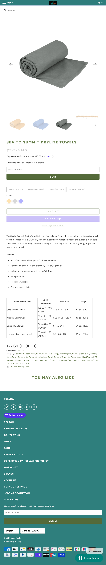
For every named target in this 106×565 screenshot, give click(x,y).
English (10, 530)
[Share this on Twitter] (15, 346)
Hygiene (10, 360)
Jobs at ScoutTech (17, 493)
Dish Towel (71, 357)
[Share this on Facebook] (21, 346)
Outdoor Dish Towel (22, 360)
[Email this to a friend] (33, 346)
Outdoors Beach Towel (77, 360)
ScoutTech (15, 538)
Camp (39, 354)
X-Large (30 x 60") (77, 189)
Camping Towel (60, 357)
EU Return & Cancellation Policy (26, 461)
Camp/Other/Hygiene (62, 354)
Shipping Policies (15, 428)
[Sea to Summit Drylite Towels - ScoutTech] (52, 64)
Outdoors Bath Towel (58, 360)
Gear (79, 357)
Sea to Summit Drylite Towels (41, 142)
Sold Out (20, 351)
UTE (27, 363)
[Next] (95, 64)
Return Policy (13, 454)
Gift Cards (11, 499)
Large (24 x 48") (56, 189)
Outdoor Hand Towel (40, 360)
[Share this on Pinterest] (27, 346)
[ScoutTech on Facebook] (14, 407)
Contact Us (12, 435)
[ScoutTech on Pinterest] (28, 407)
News (7, 441)
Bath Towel (19, 354)
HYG (95, 357)
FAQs (7, 448)
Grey (15, 201)
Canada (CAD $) (31, 530)
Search (9, 422)
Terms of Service (15, 486)
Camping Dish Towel (26, 357)
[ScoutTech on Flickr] (38, 407)
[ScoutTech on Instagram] (34, 407)
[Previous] (11, 64)
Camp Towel (47, 354)
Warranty (11, 467)
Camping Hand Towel (44, 357)
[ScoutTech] (53, 2)
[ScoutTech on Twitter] (7, 407)
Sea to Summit (93, 360)
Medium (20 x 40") (36, 189)
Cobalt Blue (20, 201)
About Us (10, 480)
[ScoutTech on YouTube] (21, 407)
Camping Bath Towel (80, 354)
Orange (9, 201)
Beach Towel (30, 354)
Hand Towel (87, 357)
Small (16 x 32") (16, 189)
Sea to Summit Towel (16, 363)
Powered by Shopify (12, 541)
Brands (9, 474)
